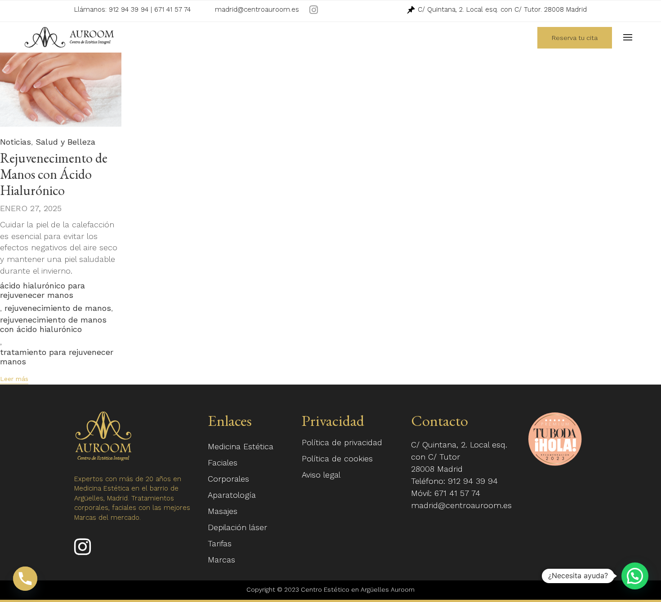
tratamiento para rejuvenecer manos (56, 356)
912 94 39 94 (128, 9)
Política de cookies (337, 458)
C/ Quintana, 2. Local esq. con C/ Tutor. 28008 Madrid (501, 9)
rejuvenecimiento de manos (57, 308)
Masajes (222, 511)
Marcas (221, 559)
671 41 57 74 (172, 9)
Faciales (222, 462)
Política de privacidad (342, 442)
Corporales (228, 478)
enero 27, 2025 (31, 208)
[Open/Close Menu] (628, 37)
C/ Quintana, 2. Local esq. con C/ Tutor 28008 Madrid (459, 457)
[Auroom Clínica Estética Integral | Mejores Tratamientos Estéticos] (69, 37)
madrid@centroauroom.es (257, 9)
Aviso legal (321, 474)
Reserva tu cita (575, 37)
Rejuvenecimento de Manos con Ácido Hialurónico (53, 174)
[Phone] (25, 579)
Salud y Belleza (65, 141)
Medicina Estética (240, 446)
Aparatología (232, 495)
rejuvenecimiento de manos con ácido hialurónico (53, 324)
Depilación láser (237, 527)
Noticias (15, 141)
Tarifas (220, 543)
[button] (14, 379)
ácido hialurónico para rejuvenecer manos (42, 290)
